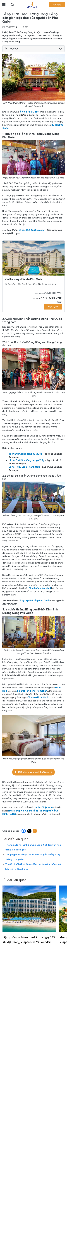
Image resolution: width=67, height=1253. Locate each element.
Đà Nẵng (33, 810)
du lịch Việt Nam (44, 807)
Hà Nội (12, 814)
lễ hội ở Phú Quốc (29, 111)
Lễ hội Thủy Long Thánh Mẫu (24, 467)
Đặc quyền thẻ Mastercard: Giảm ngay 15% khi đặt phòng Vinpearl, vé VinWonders (28, 939)
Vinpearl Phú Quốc (38, 697)
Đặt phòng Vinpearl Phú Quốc (33, 772)
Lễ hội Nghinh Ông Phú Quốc (34, 600)
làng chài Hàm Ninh (36, 691)
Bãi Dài (21, 691)
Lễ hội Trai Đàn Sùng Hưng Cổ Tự (27, 460)
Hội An (24, 810)
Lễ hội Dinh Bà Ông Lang (31, 230)
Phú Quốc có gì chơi (40, 588)
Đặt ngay (53, 306)
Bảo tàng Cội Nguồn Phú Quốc (25, 454)
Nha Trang (14, 810)
